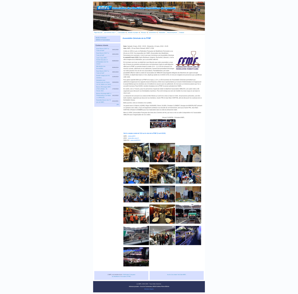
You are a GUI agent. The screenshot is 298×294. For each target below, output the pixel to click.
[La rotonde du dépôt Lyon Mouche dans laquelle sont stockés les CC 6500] (188, 223)
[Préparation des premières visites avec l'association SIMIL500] (162, 162)
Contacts (181, 32)
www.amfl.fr (131, 136)
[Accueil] (136, 9)
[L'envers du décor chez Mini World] (188, 244)
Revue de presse (172, 32)
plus (118, 104)
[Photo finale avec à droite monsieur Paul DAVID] (162, 202)
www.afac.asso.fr (133, 138)
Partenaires (162, 32)
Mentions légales (149, 289)
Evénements (152, 32)
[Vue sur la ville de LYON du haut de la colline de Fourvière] (136, 266)
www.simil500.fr (135, 140)
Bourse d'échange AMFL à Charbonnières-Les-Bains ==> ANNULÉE (103, 95)
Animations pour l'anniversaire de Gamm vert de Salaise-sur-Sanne (103, 82)
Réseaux (143, 32)
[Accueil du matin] (136, 162)
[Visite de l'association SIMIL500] (136, 223)
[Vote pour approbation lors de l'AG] (136, 202)
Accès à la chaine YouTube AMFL (176, 274)
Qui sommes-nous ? (110, 32)
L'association (121, 32)
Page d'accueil (98, 32)
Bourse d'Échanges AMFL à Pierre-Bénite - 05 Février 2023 (103, 89)
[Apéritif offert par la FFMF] (162, 183)
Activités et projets (133, 32)
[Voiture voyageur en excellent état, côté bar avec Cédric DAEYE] (162, 223)
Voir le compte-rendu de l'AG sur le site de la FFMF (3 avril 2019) (144, 133)
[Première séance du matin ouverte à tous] (136, 183)
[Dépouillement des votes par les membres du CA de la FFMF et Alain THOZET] (188, 183)
